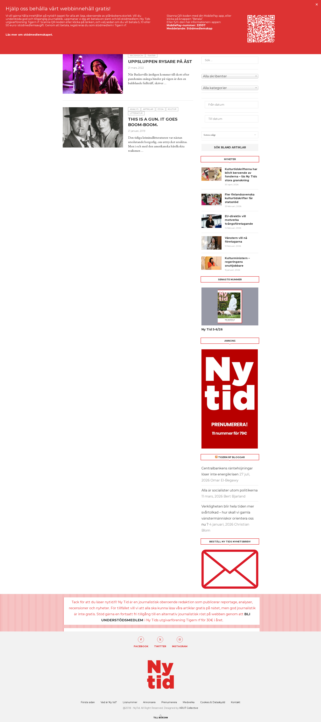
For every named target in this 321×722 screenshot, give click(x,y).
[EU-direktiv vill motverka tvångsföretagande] (211, 221)
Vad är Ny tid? (109, 702)
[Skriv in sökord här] (229, 60)
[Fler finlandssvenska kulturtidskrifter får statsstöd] (211, 199)
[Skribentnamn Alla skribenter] (229, 76)
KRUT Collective (188, 707)
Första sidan (88, 702)
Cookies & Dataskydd (212, 702)
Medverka (188, 702)
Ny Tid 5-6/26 (212, 329)
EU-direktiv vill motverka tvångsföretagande (239, 220)
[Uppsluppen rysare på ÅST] (93, 74)
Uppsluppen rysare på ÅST (160, 61)
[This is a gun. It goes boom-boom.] (93, 127)
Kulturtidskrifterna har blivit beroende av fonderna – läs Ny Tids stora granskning (241, 175)
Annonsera (149, 702)
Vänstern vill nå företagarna (236, 239)
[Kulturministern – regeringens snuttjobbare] (211, 263)
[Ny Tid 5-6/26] (229, 306)
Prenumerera (169, 702)
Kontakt (235, 702)
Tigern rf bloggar (231, 457)
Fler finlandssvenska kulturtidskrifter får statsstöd (239, 198)
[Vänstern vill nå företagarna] (211, 243)
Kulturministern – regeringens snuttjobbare (237, 262)
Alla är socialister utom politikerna (229, 490)
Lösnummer (130, 702)
